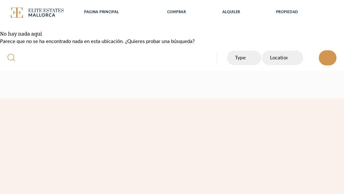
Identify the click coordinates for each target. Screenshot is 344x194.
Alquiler (231, 12)
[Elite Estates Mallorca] (43, 14)
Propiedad (287, 12)
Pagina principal (101, 12)
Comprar (176, 12)
